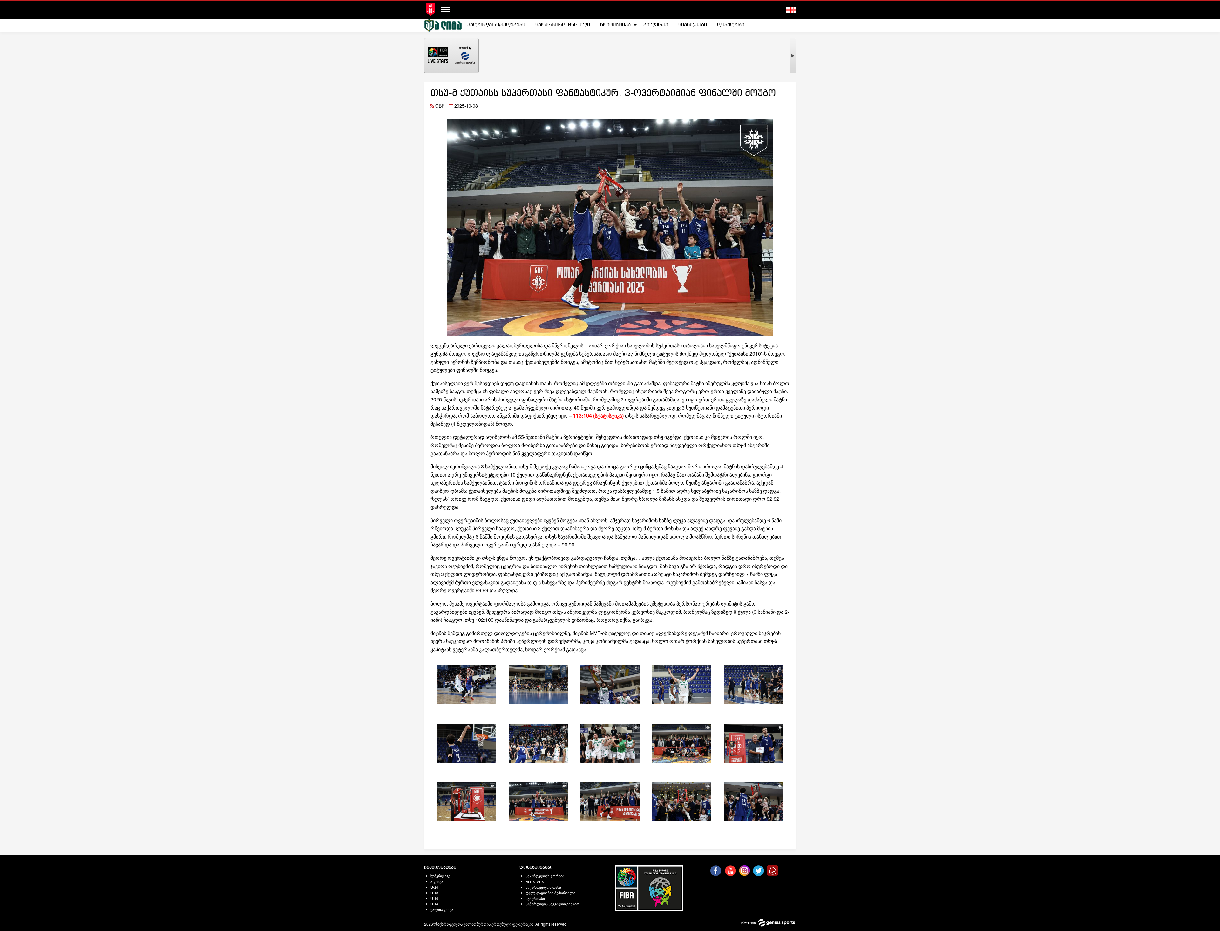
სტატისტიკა (615, 25)
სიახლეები (692, 25)
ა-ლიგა (436, 881)
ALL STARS (535, 881)
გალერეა (655, 25)
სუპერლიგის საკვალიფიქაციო (552, 903)
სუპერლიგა (440, 875)
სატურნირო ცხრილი (562, 25)
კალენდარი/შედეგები (496, 25)
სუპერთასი (535, 898)
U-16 (434, 898)
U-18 (434, 892)
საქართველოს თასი (543, 887)
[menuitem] (496, 25)
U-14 (434, 903)
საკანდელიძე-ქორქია (545, 875)
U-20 (434, 887)
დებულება (730, 25)
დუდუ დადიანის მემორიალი (550, 892)
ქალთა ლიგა (441, 909)
